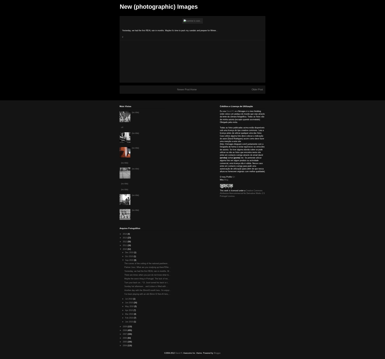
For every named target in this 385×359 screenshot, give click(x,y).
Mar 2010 (129, 314)
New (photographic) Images (159, 6)
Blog (226, 180)
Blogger (217, 353)
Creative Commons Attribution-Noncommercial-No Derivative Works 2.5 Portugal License (242, 193)
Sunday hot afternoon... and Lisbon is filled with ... (146, 286)
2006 (125, 338)
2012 (125, 241)
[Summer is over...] (192, 21)
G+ (234, 177)
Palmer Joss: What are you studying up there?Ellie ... (147, 267)
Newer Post (183, 89)
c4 (122, 127)
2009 (125, 326)
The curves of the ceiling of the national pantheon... (146, 263)
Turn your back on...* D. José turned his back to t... (146, 282)
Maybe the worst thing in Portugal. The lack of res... (147, 279)
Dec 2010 (129, 252)
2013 (125, 238)
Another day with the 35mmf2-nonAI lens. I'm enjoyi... (147, 290)
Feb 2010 (129, 318)
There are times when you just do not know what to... (147, 275)
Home (193, 89)
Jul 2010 (129, 299)
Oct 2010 (129, 256)
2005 (125, 342)
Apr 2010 (129, 310)
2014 (125, 234)
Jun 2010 (129, 302)
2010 (125, 249)
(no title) (135, 112)
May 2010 (129, 306)
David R (230, 111)
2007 (125, 334)
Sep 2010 (129, 260)
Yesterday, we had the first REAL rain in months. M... (147, 271)
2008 (125, 330)
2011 (125, 245)
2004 (125, 345)
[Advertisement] (192, 61)
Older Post (257, 89)
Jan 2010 (129, 322)
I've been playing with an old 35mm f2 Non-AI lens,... (147, 294)
